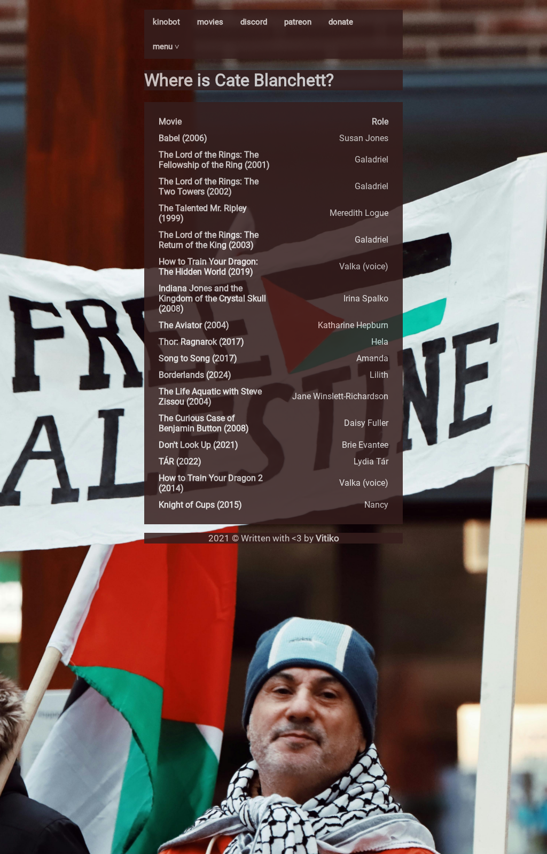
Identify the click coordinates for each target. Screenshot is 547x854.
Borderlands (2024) (195, 375)
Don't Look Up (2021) (198, 445)
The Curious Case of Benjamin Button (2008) (204, 423)
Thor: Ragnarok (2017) (201, 342)
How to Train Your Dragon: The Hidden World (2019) (208, 267)
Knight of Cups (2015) (200, 505)
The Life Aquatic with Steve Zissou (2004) (210, 396)
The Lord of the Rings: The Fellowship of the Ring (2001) (214, 160)
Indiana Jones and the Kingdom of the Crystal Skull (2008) (212, 298)
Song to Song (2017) (198, 358)
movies (210, 22)
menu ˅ (166, 46)
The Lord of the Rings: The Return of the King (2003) (209, 240)
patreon (297, 22)
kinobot (166, 22)
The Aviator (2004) (194, 325)
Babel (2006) (183, 138)
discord (253, 22)
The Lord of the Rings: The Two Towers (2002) (209, 186)
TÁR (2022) (180, 461)
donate (341, 22)
